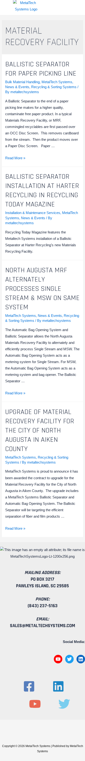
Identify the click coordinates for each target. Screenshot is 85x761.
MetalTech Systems (57, 82)
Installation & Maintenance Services (32, 213)
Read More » (15, 158)
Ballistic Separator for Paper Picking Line (40, 69)
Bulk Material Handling (22, 82)
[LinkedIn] (80, 659)
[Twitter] (69, 659)
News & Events (17, 87)
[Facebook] (29, 686)
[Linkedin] (58, 686)
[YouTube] (58, 659)
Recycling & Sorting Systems (53, 87)
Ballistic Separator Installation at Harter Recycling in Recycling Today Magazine (42, 190)
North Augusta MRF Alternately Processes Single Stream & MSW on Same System (42, 289)
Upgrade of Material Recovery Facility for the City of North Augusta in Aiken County (39, 430)
